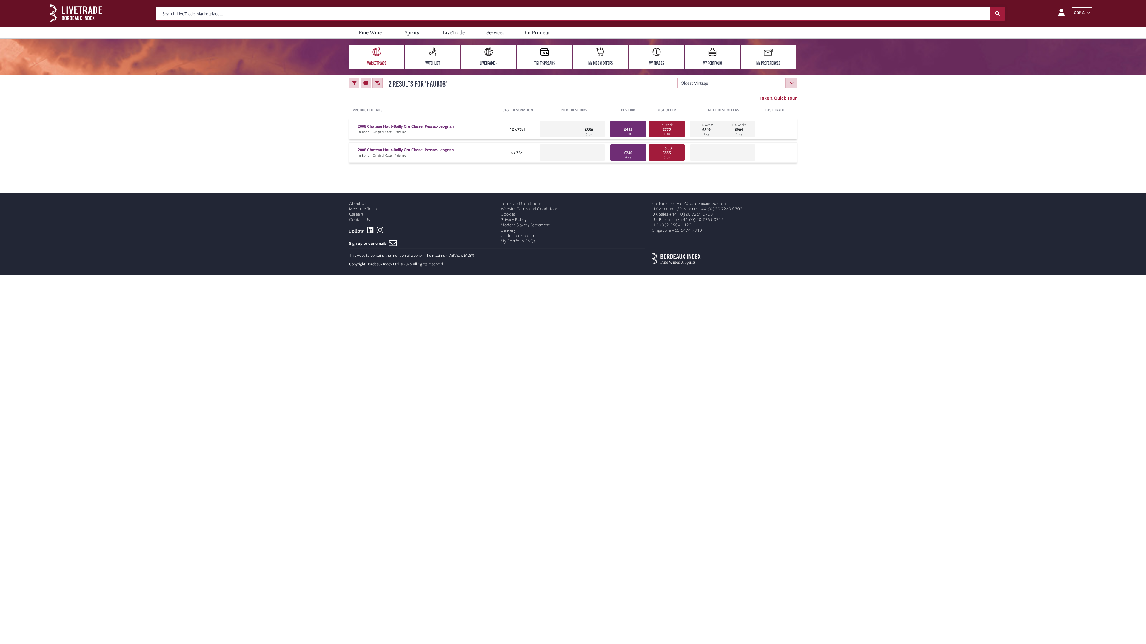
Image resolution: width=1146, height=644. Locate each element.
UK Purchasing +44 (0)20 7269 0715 (688, 219)
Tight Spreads (544, 63)
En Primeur (537, 32)
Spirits (412, 32)
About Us (357, 203)
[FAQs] (366, 83)
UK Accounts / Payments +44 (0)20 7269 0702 (697, 208)
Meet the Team (363, 208)
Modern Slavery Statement (525, 224)
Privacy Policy (513, 219)
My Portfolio (712, 63)
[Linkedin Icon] (370, 230)
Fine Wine (370, 32)
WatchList (432, 63)
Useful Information (518, 235)
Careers (356, 214)
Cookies (508, 214)
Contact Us (359, 219)
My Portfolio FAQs (518, 241)
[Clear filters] (377, 83)
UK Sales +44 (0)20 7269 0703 (682, 214)
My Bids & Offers (600, 63)
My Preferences (768, 63)
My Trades (656, 63)
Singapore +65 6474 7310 (677, 230)
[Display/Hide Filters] (354, 83)
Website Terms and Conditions (529, 208)
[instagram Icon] (380, 230)
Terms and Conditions (521, 203)
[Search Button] (997, 13)
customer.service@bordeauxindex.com (689, 203)
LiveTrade (454, 32)
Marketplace (376, 63)
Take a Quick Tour (778, 98)
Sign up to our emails (369, 243)
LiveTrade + (488, 63)
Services (495, 32)
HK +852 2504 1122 (672, 224)
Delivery (508, 230)
